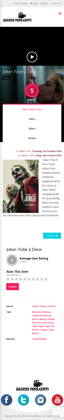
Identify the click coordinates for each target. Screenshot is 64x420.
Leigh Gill (49, 326)
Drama (42, 306)
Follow (51, 235)
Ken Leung (47, 322)
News (32, 118)
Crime (35, 306)
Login (35, 3)
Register (44, 3)
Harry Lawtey (39, 319)
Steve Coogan (39, 329)
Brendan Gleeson (41, 312)
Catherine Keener (41, 315)
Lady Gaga (37, 326)
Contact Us (56, 3)
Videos (32, 128)
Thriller (51, 306)
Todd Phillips (39, 339)
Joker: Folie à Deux (32, 109)
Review (32, 138)
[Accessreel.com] (17, 21)
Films (6, 78)
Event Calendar (21, 3)
